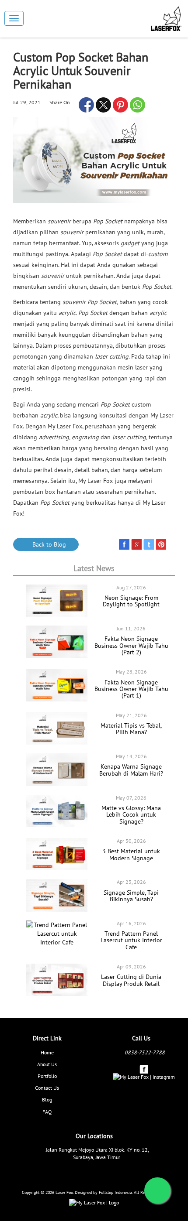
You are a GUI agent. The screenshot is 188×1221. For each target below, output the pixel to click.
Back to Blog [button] (48, 544)
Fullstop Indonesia (115, 1192)
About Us (47, 1064)
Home (47, 1052)
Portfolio (47, 1076)
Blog (47, 1099)
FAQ (47, 1111)
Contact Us (47, 1087)
